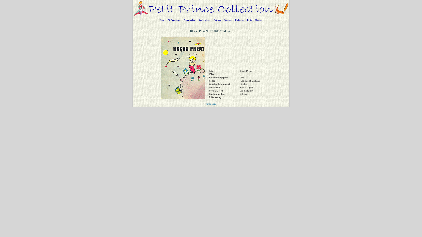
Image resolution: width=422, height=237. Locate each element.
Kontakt (258, 20)
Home (162, 20)
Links (249, 20)
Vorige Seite (211, 104)
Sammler (228, 20)
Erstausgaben (189, 20)
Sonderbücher (205, 20)
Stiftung (217, 20)
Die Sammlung (174, 20)
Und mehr (239, 20)
